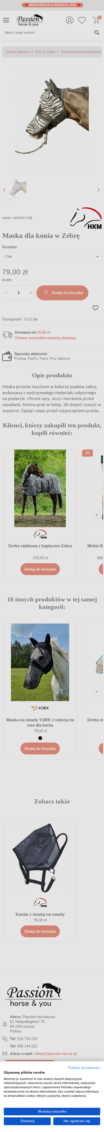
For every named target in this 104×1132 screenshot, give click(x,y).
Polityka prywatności (84, 1068)
